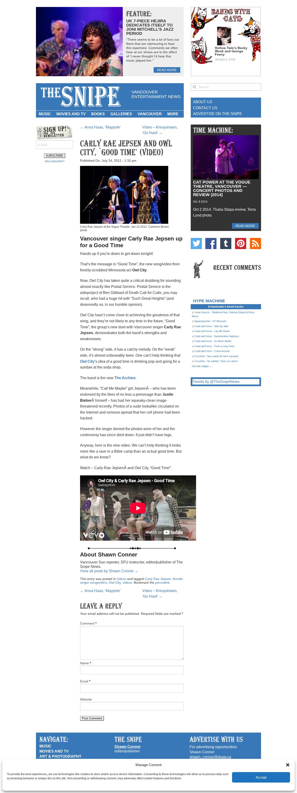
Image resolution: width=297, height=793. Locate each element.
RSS (255, 243)
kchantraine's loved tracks (225, 306)
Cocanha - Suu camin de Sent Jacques (216, 356)
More (172, 114)
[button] (287, 765)
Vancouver (150, 114)
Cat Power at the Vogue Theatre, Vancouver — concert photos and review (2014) (221, 188)
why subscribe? (55, 161)
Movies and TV (71, 114)
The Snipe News (80, 96)
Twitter (196, 243)
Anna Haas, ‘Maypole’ (100, 127)
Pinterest (240, 243)
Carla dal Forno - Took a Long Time (214, 346)
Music (45, 114)
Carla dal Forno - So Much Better (213, 341)
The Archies (125, 378)
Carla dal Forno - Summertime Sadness (216, 336)
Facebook (210, 243)
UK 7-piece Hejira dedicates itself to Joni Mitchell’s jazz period (150, 27)
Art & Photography (60, 756)
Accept (261, 777)
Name (85, 663)
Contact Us (205, 108)
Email (85, 681)
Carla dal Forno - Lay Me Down (212, 331)
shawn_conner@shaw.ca (210, 757)
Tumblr (225, 243)
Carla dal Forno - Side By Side (211, 326)
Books (98, 114)
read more (167, 70)
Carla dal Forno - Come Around (211, 351)
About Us (202, 102)
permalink (162, 582)
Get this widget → (202, 366)
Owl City (87, 361)
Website (86, 699)
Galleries (121, 114)
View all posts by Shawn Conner (109, 571)
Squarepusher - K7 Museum (210, 321)
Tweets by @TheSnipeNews (215, 382)
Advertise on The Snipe (217, 114)
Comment (88, 623)
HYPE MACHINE (209, 301)
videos (121, 579)
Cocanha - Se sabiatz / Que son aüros (216, 361)
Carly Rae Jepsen (158, 579)
